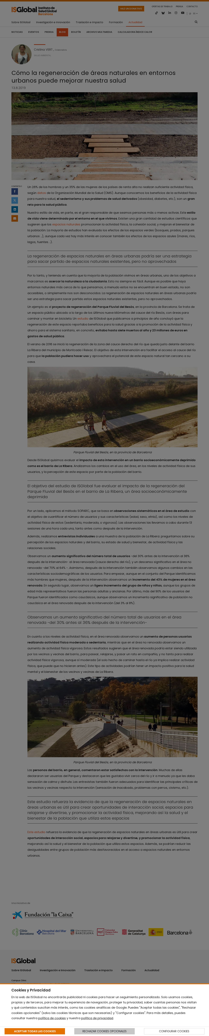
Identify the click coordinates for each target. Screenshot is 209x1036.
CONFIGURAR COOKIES (174, 1031)
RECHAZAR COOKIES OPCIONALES (104, 1031)
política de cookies (52, 1018)
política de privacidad (97, 1018)
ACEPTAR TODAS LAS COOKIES (35, 1031)
